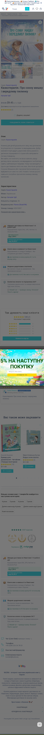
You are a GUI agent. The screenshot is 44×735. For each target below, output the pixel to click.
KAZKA (7, 8)
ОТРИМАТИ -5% (22, 375)
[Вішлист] (37, 9)
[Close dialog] (42, 351)
